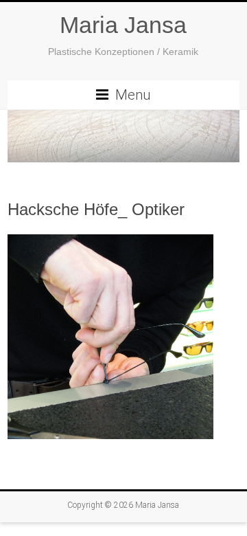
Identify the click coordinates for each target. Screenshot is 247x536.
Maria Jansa (123, 25)
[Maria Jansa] (123, 136)
